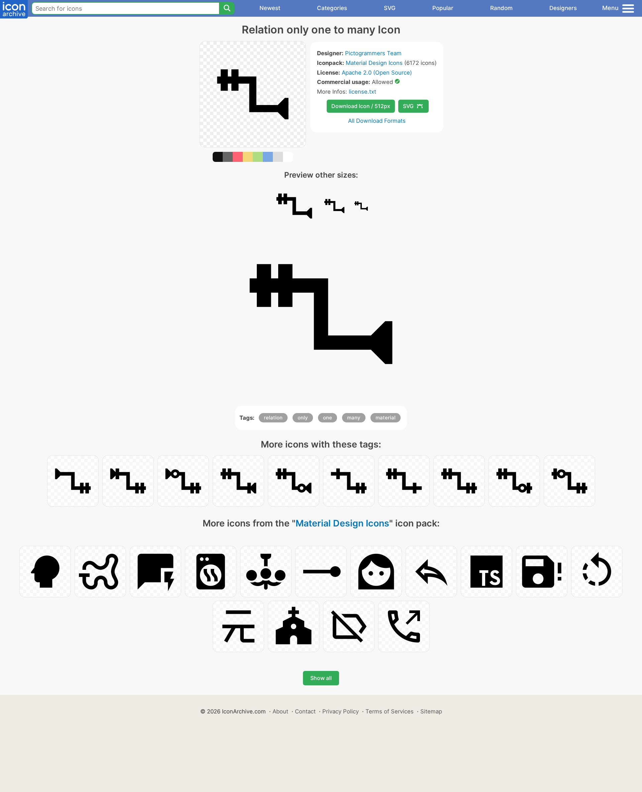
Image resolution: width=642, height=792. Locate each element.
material (386, 417)
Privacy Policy (340, 711)
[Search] (226, 8)
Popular (442, 8)
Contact (305, 711)
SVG (390, 8)
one (327, 417)
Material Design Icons (374, 63)
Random (501, 8)
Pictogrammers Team (373, 53)
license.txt (362, 91)
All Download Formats (377, 120)
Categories (332, 8)
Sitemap (431, 711)
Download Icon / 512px (360, 106)
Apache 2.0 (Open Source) (377, 72)
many (353, 417)
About (280, 711)
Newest (269, 8)
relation (273, 417)
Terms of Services (389, 711)
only (303, 417)
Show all (321, 678)
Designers (563, 8)
